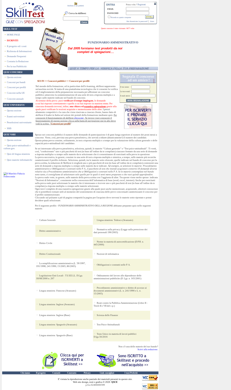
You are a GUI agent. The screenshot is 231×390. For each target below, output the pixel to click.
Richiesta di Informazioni (19, 51)
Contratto (71, 373)
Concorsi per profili (16, 87)
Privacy (87, 373)
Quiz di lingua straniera (18, 154)
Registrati (142, 4)
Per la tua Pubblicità (17, 66)
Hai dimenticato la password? (137, 21)
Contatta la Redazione (18, 61)
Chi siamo (25, 373)
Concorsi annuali (15, 98)
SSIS (9, 128)
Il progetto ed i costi (17, 46)
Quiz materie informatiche (19, 160)
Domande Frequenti (16, 56)
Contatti (56, 373)
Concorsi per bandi (16, 82)
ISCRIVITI (12, 40)
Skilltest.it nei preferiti (75, 6)
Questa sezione (14, 77)
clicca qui (79, 118)
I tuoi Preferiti (131, 373)
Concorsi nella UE (16, 93)
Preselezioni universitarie (19, 122)
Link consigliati (107, 373)
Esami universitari (16, 116)
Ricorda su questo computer (121, 17)
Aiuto (152, 21)
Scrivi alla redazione (148, 349)
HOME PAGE (13, 34)
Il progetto (41, 373)
